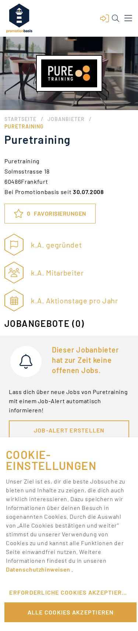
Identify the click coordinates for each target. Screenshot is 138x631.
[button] (104, 18)
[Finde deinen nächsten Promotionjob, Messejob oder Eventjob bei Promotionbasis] (19, 18)
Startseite (20, 119)
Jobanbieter (66, 119)
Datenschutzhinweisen (38, 569)
